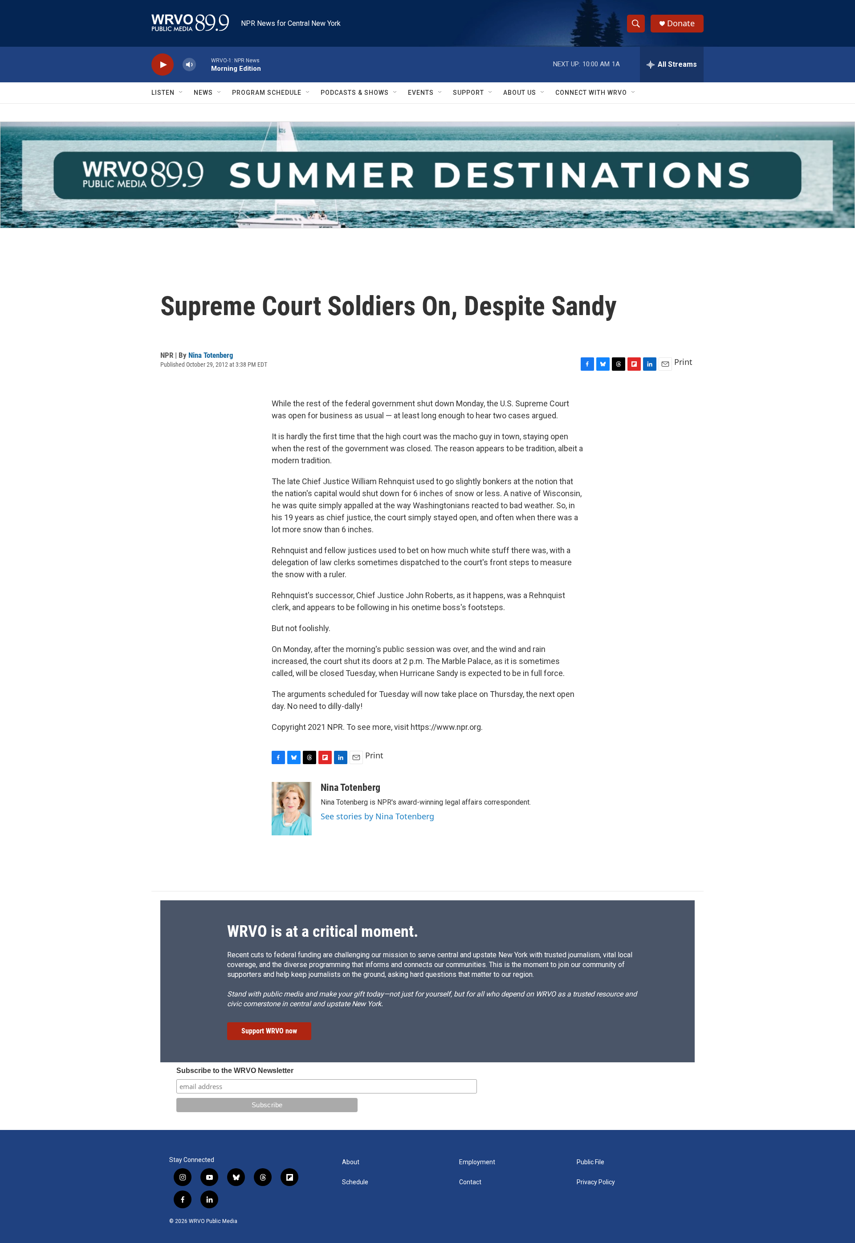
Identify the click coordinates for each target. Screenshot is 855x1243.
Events (421, 92)
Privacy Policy (596, 1182)
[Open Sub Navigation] (181, 92)
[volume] (189, 65)
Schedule (355, 1182)
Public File (590, 1162)
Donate (681, 23)
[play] (162, 65)
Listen (163, 92)
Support (468, 92)
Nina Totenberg (210, 355)
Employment (477, 1162)
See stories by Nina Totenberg (377, 816)
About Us (519, 92)
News (203, 92)
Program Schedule (266, 92)
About (350, 1162)
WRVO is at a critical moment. (322, 931)
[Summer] (427, 175)
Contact (470, 1182)
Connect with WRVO (591, 92)
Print (683, 361)
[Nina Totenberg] (292, 808)
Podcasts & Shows (355, 92)
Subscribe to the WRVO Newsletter (234, 1070)
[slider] (203, 64)
